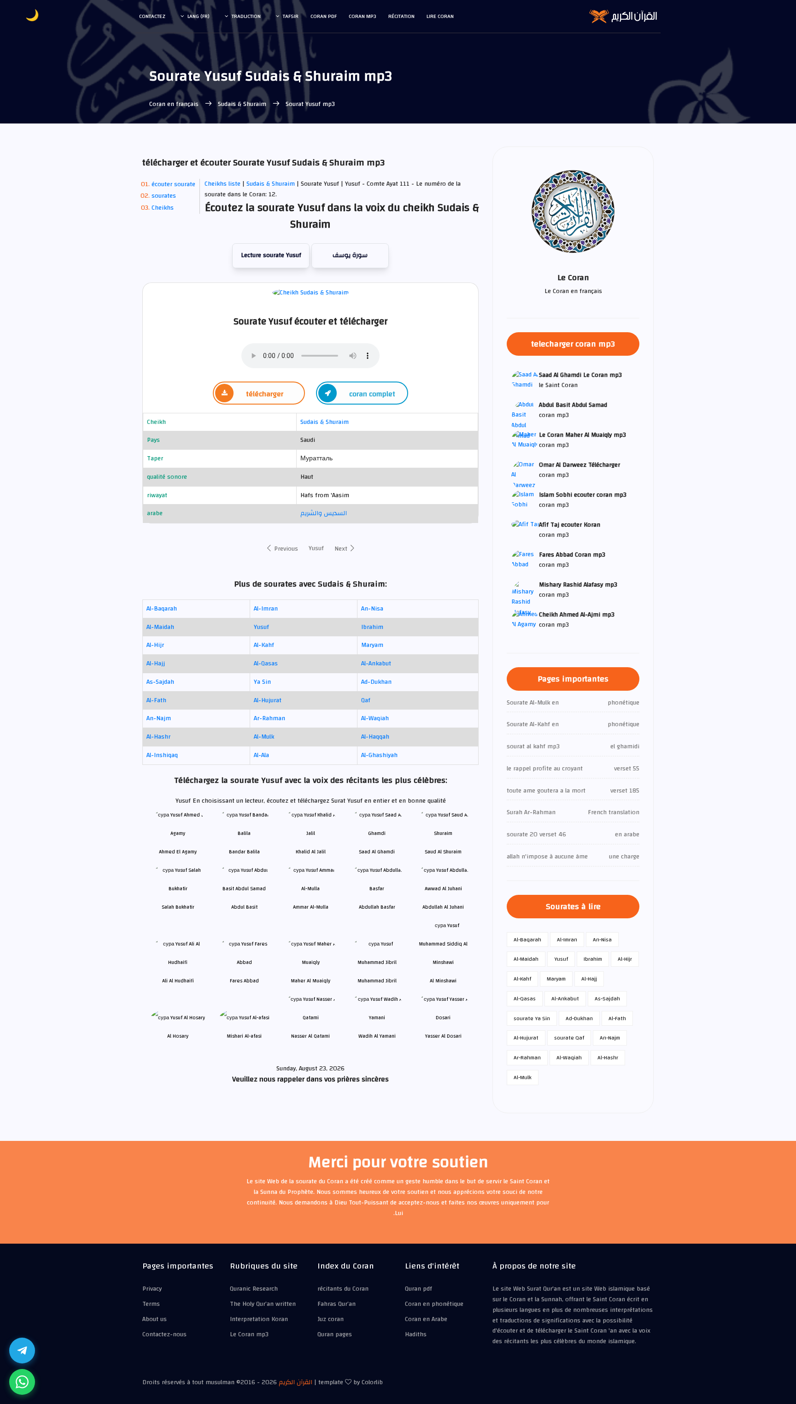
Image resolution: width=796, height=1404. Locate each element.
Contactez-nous (164, 1334)
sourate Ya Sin (532, 1018)
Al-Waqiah (375, 718)
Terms (151, 1304)
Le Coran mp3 (249, 1334)
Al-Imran (266, 609)
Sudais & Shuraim (242, 104)
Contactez (152, 16)
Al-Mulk (264, 737)
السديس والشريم (323, 513)
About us (154, 1319)
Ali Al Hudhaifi (178, 981)
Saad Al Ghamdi (377, 852)
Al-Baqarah (161, 609)
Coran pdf (323, 16)
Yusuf (316, 548)
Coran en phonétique (434, 1304)
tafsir (290, 16)
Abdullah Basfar (377, 907)
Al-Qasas (266, 664)
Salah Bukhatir (178, 907)
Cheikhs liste (222, 184)
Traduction (246, 16)
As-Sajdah (160, 682)
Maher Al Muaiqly (310, 981)
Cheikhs (163, 208)
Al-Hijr (155, 645)
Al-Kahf (264, 645)
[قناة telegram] (22, 1350)
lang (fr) (198, 16)
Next (341, 549)
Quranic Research (254, 1289)
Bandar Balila (244, 852)
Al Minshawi (443, 981)
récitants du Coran (343, 1289)
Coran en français (174, 104)
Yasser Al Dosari (443, 1036)
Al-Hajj (155, 664)
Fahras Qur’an (336, 1304)
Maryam (372, 645)
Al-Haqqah (375, 737)
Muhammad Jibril (377, 981)
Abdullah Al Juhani (443, 907)
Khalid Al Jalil (311, 852)
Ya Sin (262, 682)
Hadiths (416, 1334)
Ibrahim (372, 627)
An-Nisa (372, 609)
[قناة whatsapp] (22, 1382)
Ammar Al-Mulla (310, 907)
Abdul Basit (244, 907)
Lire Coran (440, 16)
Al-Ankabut (376, 664)
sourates (164, 196)
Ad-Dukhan (376, 682)
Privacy (152, 1289)
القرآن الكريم (295, 1382)
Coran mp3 (362, 16)
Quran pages (334, 1334)
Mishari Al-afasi (244, 1036)
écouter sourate (173, 184)
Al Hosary (177, 1036)
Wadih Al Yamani (377, 1036)
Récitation (401, 16)
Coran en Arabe (426, 1319)
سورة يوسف (350, 255)
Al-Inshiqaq (162, 755)
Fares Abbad (244, 981)
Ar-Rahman (269, 718)
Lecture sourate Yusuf (271, 255)
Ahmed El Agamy (178, 852)
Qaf (365, 700)
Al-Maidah (160, 627)
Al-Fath (156, 700)
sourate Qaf (569, 1038)
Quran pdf (418, 1289)
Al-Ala (261, 755)
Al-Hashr (158, 737)
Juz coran (330, 1319)
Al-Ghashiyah (379, 755)
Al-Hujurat (267, 700)
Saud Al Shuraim (443, 852)
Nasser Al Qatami (310, 1036)
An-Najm (158, 718)
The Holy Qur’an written (263, 1304)
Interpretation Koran (259, 1319)
